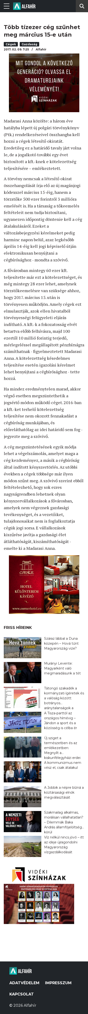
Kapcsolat (21, 994)
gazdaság (29, 44)
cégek (11, 44)
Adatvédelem (24, 983)
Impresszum (58, 983)
